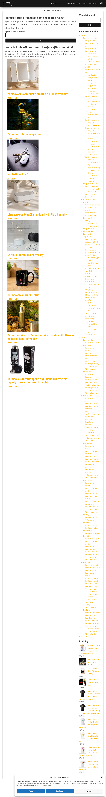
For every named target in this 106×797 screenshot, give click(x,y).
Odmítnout (59, 791)
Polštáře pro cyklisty (92, 364)
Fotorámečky (91, 75)
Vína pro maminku (91, 441)
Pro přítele (86, 523)
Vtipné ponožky (90, 335)
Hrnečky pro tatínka (91, 618)
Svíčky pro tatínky (91, 626)
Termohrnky (94, 154)
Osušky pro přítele (91, 525)
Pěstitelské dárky (91, 292)
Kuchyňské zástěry (93, 101)
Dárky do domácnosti (90, 38)
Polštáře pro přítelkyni (92, 533)
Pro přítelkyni (87, 531)
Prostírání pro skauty (92, 586)
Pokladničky (91, 91)
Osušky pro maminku (92, 414)
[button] (102, 777)
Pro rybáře (86, 536)
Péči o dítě (84, 637)
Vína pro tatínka (90, 634)
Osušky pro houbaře (92, 385)
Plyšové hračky (92, 223)
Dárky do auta (90, 41)
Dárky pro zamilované (92, 252)
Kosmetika (88, 409)
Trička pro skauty (91, 594)
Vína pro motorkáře (91, 478)
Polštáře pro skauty (91, 581)
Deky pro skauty (90, 570)
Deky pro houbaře (91, 380)
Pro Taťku (86, 610)
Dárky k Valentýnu (91, 197)
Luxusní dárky (57, 4)
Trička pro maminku (92, 438)
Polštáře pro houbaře (92, 388)
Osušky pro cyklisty (91, 361)
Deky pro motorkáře (92, 456)
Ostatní (87, 358)
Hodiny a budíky (92, 78)
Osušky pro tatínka (91, 621)
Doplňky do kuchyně (92, 96)
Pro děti (90, 597)
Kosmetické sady (91, 276)
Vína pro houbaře (91, 393)
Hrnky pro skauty (91, 573)
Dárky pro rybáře (88, 340)
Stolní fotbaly (89, 319)
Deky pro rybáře (90, 547)
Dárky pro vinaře (90, 215)
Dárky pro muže (88, 229)
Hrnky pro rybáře (90, 549)
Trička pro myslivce (91, 509)
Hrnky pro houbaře (91, 382)
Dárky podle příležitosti (90, 184)
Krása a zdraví (90, 279)
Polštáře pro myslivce (92, 504)
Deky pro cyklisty (91, 353)
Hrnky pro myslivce (91, 496)
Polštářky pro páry (91, 517)
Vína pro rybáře (90, 560)
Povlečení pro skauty (92, 584)
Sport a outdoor (73, 4)
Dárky (83, 35)
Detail (15, 98)
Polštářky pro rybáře (92, 555)
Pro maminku (87, 396)
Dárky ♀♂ (84, 337)
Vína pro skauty (90, 608)
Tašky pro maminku (92, 435)
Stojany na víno (92, 181)
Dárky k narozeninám (92, 186)
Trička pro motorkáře (92, 475)
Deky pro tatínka (90, 615)
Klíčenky (88, 274)
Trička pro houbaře (91, 390)
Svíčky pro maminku (92, 427)
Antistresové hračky (92, 242)
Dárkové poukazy (91, 250)
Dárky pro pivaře (90, 213)
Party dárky (89, 290)
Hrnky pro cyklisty (91, 356)
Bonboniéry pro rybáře (92, 343)
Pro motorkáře (88, 443)
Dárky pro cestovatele (92, 205)
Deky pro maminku (91, 404)
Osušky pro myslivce (92, 502)
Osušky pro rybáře (91, 552)
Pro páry (86, 515)
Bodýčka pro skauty (91, 565)
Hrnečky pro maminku (92, 406)
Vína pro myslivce (91, 512)
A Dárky (6, 2)
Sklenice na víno (95, 147)
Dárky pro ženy (88, 234)
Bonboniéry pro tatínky (92, 613)
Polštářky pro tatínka (92, 623)
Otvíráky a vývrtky (93, 104)
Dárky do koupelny (91, 49)
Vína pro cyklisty (90, 369)
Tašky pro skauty (91, 592)
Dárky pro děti (88, 218)
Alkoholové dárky (91, 239)
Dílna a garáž (91, 54)
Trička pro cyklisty (91, 366)
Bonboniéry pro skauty (92, 568)
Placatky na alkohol (91, 295)
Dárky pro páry (88, 231)
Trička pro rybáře (91, 557)
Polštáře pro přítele (91, 528)
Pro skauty (86, 562)
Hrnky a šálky (91, 99)
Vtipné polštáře (92, 94)
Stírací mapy (89, 316)
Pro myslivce (87, 480)
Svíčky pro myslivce (92, 507)
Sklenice (90, 107)
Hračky (87, 221)
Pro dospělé (91, 600)
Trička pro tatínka (91, 631)
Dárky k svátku (90, 194)
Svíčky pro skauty (91, 589)
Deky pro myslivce (91, 494)
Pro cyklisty (87, 345)
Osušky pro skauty (91, 578)
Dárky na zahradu (91, 51)
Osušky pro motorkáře (92, 462)
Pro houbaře (87, 372)
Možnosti (89, 791)
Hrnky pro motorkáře (92, 459)
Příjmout (30, 791)
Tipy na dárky (87, 237)
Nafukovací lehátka (93, 62)
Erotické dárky (90, 255)
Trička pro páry (90, 4)
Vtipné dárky (89, 321)
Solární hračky (92, 226)
